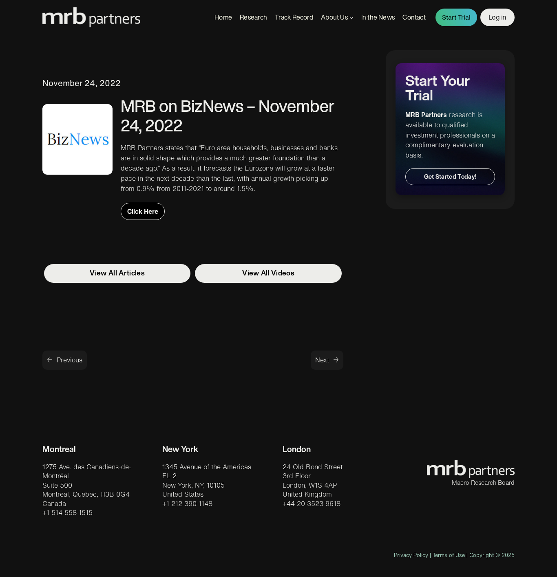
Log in (497, 17)
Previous (69, 360)
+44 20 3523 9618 (311, 503)
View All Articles (117, 272)
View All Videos (268, 272)
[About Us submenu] (351, 18)
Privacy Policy (411, 555)
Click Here (142, 211)
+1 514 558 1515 (67, 512)
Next (322, 360)
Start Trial (456, 17)
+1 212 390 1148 (187, 503)
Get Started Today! (450, 176)
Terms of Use (449, 555)
